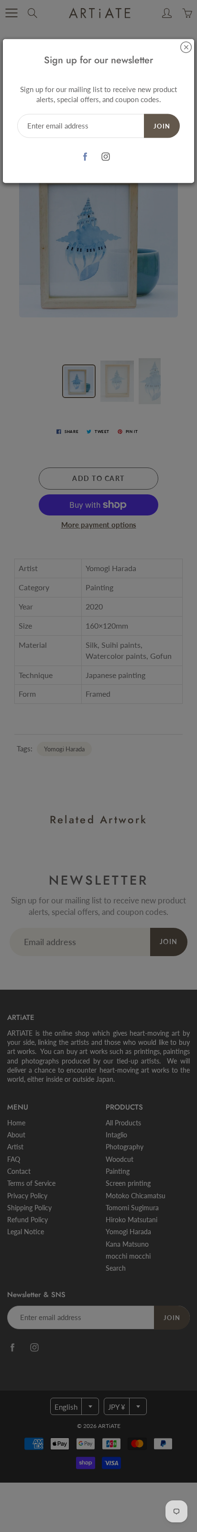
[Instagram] (105, 156)
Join (161, 126)
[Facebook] (85, 156)
